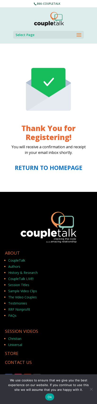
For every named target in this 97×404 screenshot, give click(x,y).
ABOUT (12, 253)
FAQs (12, 315)
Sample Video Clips (22, 291)
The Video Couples (22, 297)
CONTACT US (18, 362)
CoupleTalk (16, 260)
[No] (91, 389)
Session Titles (18, 285)
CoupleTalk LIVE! (20, 278)
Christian (14, 338)
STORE (11, 353)
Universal (15, 344)
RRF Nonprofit (19, 309)
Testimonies (17, 303)
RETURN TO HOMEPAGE (48, 168)
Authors (14, 266)
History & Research (23, 272)
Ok (50, 397)
